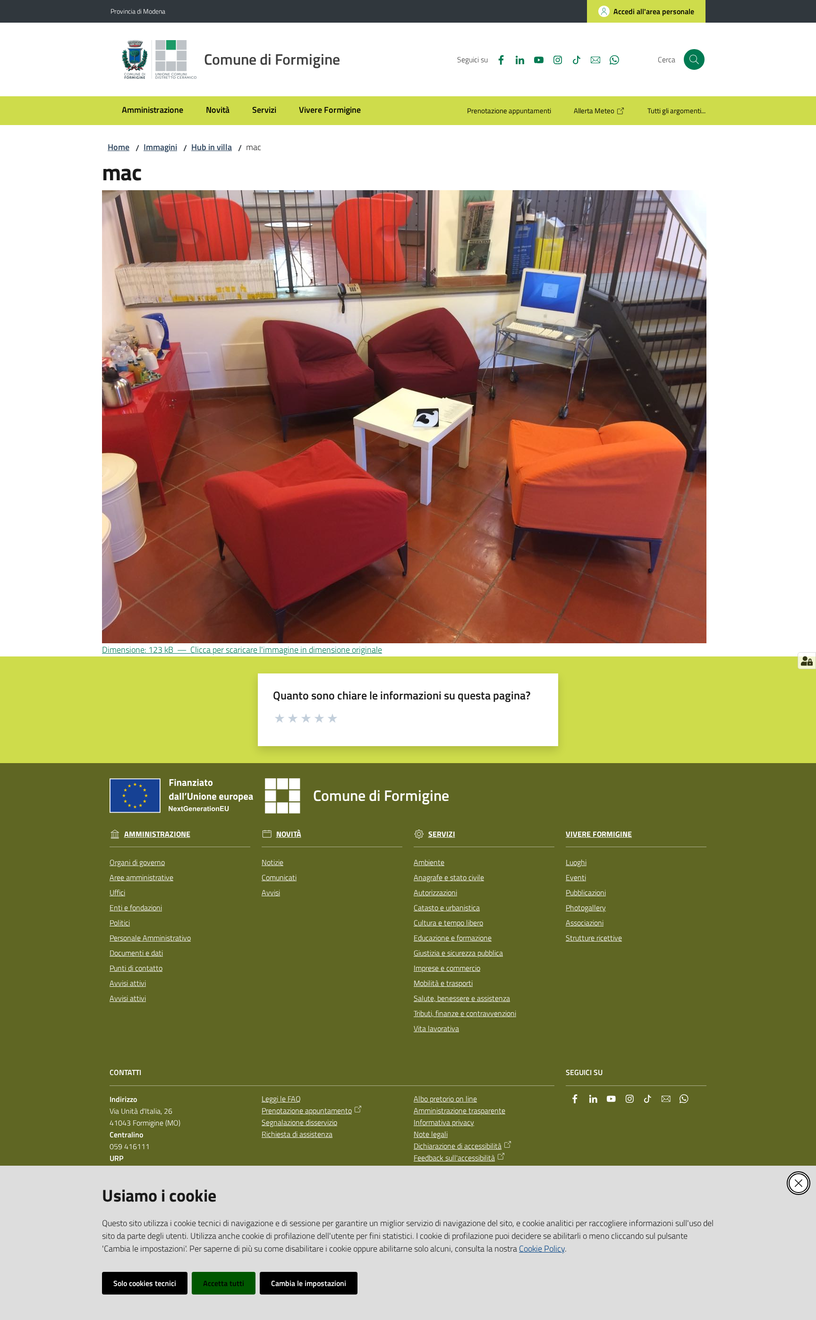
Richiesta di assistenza (297, 1134)
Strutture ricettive (594, 937)
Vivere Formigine (599, 834)
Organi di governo (137, 862)
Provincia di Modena (137, 11)
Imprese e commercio (447, 968)
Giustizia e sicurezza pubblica (458, 952)
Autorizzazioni (435, 892)
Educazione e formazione (453, 937)
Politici (120, 922)
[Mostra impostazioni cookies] (807, 660)
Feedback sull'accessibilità (454, 1157)
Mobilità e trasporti (443, 983)
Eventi (576, 877)
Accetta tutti (223, 1283)
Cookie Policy (542, 1248)
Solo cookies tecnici (144, 1283)
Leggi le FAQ (281, 1098)
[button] (694, 59)
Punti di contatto (136, 968)
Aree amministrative (141, 877)
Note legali (431, 1134)
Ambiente (429, 862)
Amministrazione (157, 834)
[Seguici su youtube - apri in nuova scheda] (535, 59)
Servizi (441, 834)
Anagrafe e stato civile (449, 877)
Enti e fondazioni (136, 907)
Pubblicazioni (586, 892)
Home (118, 147)
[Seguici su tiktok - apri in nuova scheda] (572, 59)
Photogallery (586, 907)
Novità (288, 834)
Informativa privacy (444, 1122)
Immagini (160, 147)
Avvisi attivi (128, 983)
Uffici (117, 892)
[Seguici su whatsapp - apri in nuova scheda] (610, 59)
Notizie (272, 862)
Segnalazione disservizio (299, 1122)
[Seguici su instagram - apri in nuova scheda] (553, 59)
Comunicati (279, 877)
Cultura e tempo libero (448, 922)
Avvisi (271, 892)
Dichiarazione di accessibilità (458, 1146)
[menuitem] (152, 110)
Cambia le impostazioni (308, 1283)
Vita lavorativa (436, 1028)
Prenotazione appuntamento (307, 1110)
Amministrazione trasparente (459, 1110)
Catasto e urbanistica (447, 907)
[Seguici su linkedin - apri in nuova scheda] (516, 59)
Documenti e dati (136, 952)
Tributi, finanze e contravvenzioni (465, 1013)
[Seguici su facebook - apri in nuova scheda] (497, 59)
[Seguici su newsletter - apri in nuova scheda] (591, 59)
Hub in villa (211, 147)
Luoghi (576, 862)
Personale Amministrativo (150, 937)
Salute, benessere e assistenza (462, 998)
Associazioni (585, 922)
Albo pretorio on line (445, 1098)
